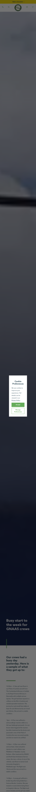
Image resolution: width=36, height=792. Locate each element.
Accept (18, 405)
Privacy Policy (16, 400)
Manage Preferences (18, 411)
